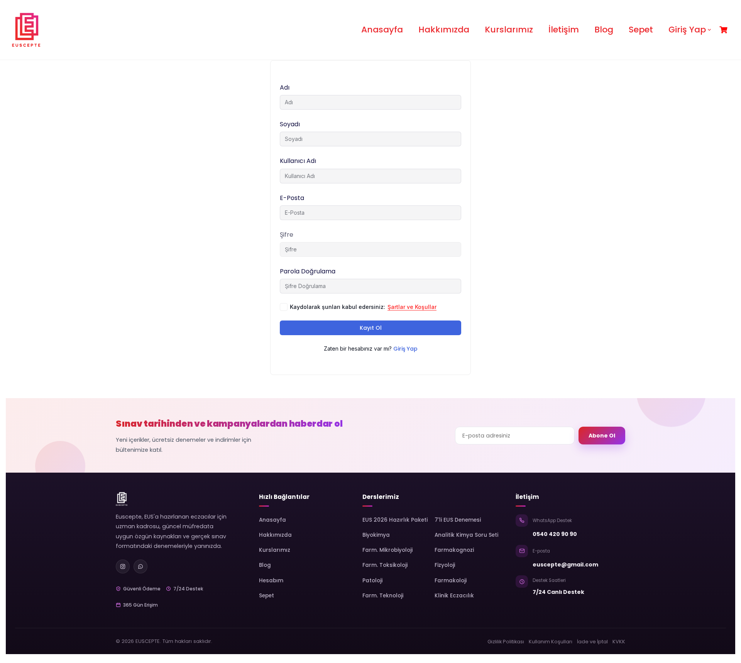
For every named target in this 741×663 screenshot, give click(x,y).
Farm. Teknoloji (382, 595)
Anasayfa (382, 30)
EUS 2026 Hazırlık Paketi (395, 520)
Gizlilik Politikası (505, 641)
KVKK (618, 641)
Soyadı (290, 124)
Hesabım (271, 580)
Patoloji (372, 580)
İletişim (563, 30)
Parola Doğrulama (307, 271)
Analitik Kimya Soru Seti (466, 535)
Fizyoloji (445, 565)
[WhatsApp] (140, 566)
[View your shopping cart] (724, 30)
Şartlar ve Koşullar (411, 307)
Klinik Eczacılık (454, 595)
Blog (603, 30)
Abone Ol (602, 435)
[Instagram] (123, 566)
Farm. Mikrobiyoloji (387, 550)
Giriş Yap (687, 30)
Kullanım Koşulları (550, 641)
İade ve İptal (592, 641)
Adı (284, 87)
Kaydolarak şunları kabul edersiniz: (363, 307)
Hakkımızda (443, 30)
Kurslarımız (509, 30)
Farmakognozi (454, 550)
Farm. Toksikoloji (385, 565)
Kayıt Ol (371, 328)
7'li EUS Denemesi (458, 520)
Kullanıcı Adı (298, 160)
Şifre (286, 234)
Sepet (641, 30)
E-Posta (292, 197)
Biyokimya (376, 535)
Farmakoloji (451, 580)
